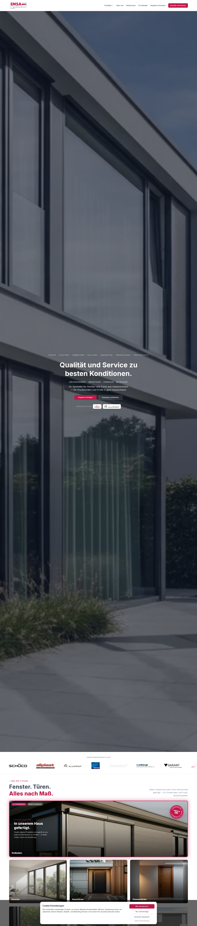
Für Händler (143, 5)
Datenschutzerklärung (142, 921)
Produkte (108, 5)
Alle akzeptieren (141, 906)
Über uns (120, 5)
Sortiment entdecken (110, 397)
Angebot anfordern (158, 5)
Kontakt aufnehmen (178, 5)
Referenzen (131, 5)
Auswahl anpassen (142, 917)
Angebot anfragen (85, 397)
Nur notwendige (142, 912)
